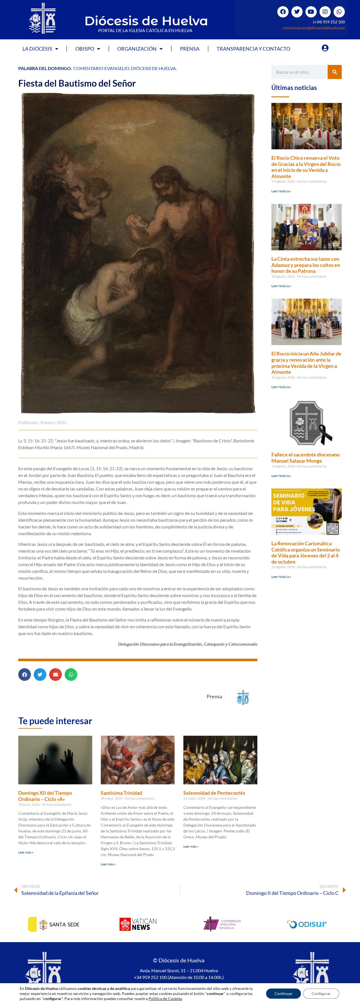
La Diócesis (37, 49)
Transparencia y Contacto (253, 49)
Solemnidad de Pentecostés (214, 793)
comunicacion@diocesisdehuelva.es (313, 27)
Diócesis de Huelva (146, 20)
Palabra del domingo (44, 68)
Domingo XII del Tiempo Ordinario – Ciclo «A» (45, 796)
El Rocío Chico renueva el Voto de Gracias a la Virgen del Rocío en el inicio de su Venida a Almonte (306, 167)
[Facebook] (283, 11)
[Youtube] (311, 11)
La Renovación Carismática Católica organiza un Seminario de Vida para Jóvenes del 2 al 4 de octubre (305, 552)
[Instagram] (325, 11)
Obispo (84, 49)
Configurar (321, 993)
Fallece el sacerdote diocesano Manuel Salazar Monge (305, 457)
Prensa (189, 49)
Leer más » (25, 852)
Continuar (283, 993)
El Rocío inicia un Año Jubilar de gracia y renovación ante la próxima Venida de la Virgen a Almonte (306, 362)
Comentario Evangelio (101, 68)
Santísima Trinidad (121, 793)
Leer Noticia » (281, 191)
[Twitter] (297, 11)
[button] (24, 674)
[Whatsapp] (339, 11)
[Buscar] (335, 72)
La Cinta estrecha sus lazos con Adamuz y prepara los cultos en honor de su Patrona (305, 265)
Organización (137, 49)
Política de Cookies (165, 998)
